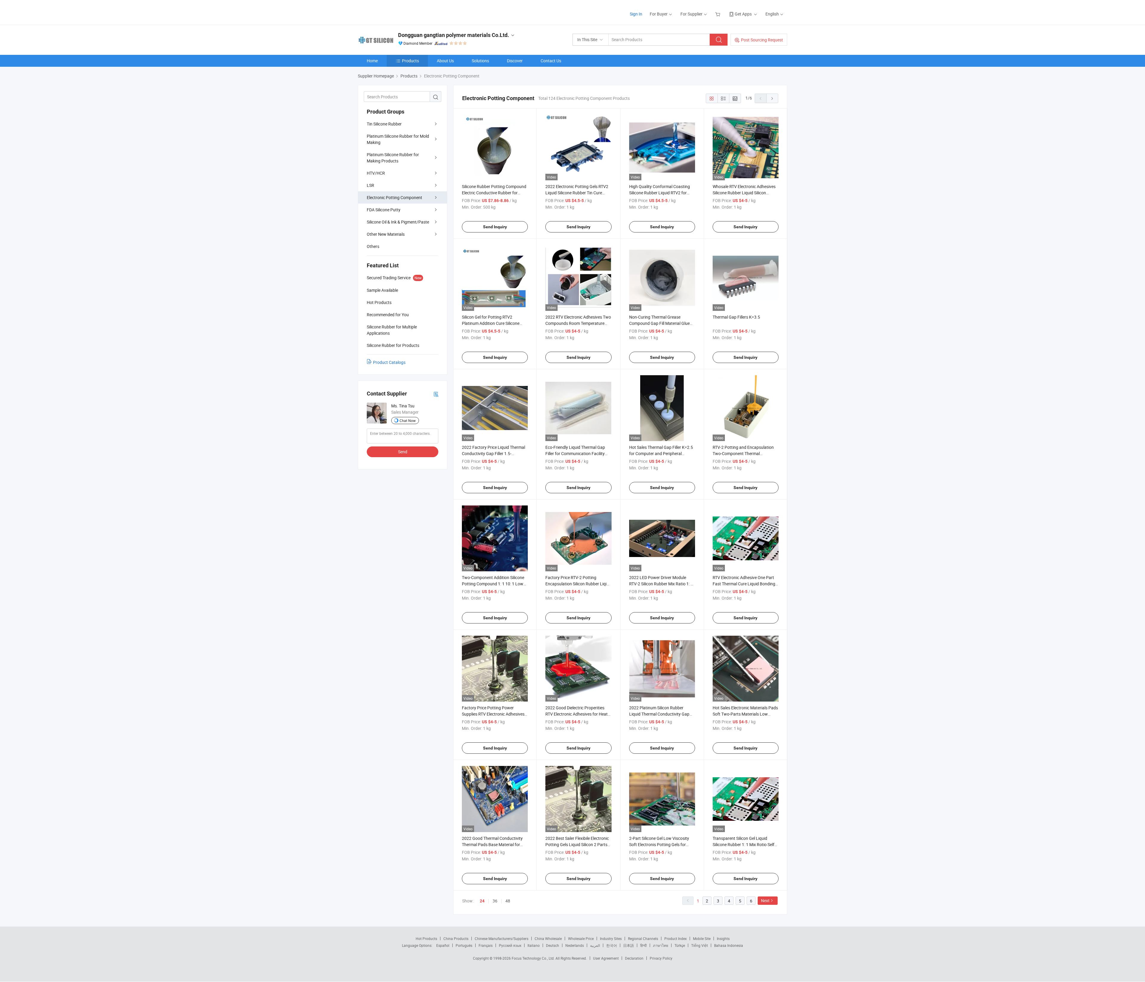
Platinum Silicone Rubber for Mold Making (398, 139)
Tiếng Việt (699, 945)
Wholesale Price (581, 938)
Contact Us (551, 60)
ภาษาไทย (660, 945)
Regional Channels (643, 938)
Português (464, 945)
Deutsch (552, 945)
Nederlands (574, 945)
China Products (455, 938)
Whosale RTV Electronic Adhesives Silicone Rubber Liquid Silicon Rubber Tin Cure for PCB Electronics (746, 193)
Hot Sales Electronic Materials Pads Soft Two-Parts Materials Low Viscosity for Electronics (745, 714)
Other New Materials (386, 234)
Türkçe (679, 945)
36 (495, 901)
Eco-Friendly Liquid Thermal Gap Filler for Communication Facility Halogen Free (575, 453)
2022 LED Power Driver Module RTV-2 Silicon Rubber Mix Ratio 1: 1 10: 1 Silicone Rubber (661, 584)
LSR (370, 185)
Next (765, 900)
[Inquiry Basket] (718, 14)
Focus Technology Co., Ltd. (534, 958)
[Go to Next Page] (772, 98)
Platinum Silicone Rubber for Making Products (393, 158)
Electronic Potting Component (394, 197)
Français (486, 945)
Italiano (533, 945)
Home (372, 60)
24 (482, 901)
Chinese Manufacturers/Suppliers (501, 938)
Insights (723, 938)
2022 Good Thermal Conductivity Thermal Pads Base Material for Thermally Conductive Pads (492, 844)
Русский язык (510, 945)
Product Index (675, 938)
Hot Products (426, 938)
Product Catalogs (389, 362)
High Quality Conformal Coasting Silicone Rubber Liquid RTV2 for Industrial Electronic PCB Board (659, 193)
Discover (515, 60)
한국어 (611, 945)
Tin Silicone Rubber (384, 124)
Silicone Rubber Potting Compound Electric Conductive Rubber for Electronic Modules (494, 193)
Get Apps (743, 14)
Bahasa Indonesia (728, 945)
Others (373, 246)
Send (402, 451)
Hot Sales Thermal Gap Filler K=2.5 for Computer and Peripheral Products (661, 453)
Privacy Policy (661, 958)
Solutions (480, 60)
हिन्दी (643, 945)
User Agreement (606, 958)
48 (507, 901)
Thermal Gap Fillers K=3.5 (736, 317)
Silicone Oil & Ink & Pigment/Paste (398, 222)
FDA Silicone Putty (383, 209)
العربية (595, 945)
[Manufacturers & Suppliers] (396, 12)
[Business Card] (436, 394)
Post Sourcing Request (762, 40)
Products (410, 60)
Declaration (634, 958)
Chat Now (408, 420)
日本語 (628, 945)
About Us (445, 60)
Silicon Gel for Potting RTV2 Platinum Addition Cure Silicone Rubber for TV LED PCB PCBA (490, 323)
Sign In (636, 14)
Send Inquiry (495, 226)
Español (442, 945)
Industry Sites (611, 938)
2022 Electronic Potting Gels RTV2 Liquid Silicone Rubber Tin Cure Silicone (576, 193)
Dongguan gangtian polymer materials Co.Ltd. (453, 35)
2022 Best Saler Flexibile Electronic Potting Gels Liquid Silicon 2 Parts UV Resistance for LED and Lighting (578, 844)
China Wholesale (548, 938)
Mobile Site (702, 938)
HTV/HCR (376, 173)
